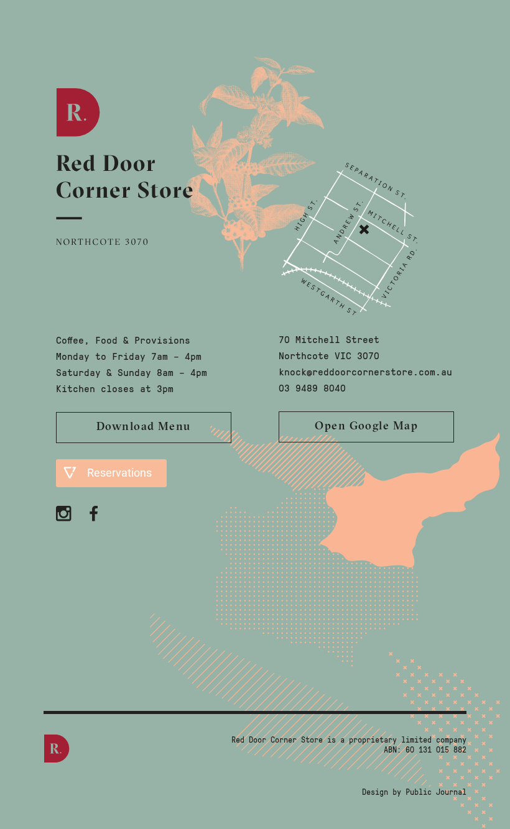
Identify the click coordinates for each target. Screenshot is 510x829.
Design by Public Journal (414, 791)
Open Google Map (366, 427)
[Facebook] (95, 512)
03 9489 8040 (312, 388)
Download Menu (143, 427)
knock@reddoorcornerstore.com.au (365, 371)
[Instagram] (65, 512)
